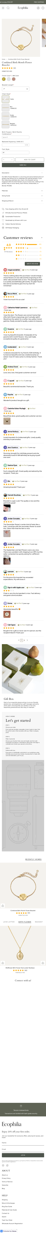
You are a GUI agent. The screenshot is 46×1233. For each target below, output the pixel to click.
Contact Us (5, 1213)
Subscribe (5, 1185)
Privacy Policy (6, 1178)
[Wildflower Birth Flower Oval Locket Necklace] (20, 946)
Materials (5, 191)
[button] (8, 8)
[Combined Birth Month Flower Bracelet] (23, 885)
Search (4, 1217)
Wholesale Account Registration (12, 1223)
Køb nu (23, 165)
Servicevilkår (6, 1161)
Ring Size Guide (7, 1206)
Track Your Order (7, 1220)
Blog (3, 1188)
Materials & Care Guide (9, 1210)
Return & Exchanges (8, 1203)
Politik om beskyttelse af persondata (34, 1160)
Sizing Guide (6, 196)
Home (3, 59)
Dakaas (14, 1231)
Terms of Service (7, 1182)
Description (5, 173)
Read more (7, 186)
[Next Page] (27, 640)
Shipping (5, 1200)
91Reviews (8, 252)
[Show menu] (3, 8)
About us (5, 1175)
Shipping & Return (8, 201)
